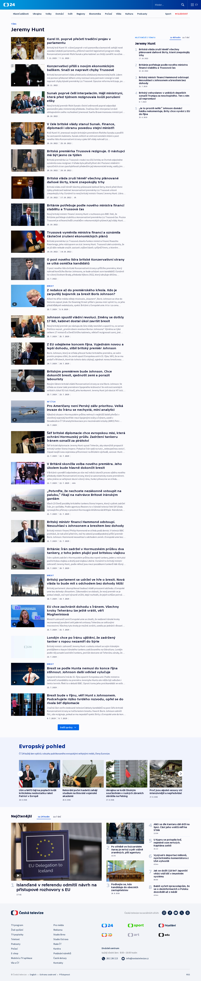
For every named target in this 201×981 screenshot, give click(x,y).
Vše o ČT (15, 962)
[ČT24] (9, 4)
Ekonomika (95, 13)
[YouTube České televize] (175, 912)
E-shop (14, 953)
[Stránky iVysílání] (167, 925)
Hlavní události (21, 13)
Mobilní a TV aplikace (21, 958)
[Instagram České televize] (164, 912)
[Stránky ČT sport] (136, 925)
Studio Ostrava (60, 939)
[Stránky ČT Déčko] (107, 934)
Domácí (60, 13)
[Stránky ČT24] (107, 925)
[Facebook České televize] (170, 912)
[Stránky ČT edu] (164, 934)
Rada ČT (57, 943)
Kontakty (58, 962)
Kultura (129, 13)
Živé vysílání (17, 929)
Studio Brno (59, 934)
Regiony (81, 13)
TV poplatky (17, 934)
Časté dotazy (60, 958)
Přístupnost (64, 974)
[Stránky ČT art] (133, 934)
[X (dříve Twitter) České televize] (181, 912)
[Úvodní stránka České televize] (27, 912)
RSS (188, 974)
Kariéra (57, 948)
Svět (70, 13)
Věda (118, 13)
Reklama (57, 929)
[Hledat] (182, 4)
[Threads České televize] (187, 912)
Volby (49, 13)
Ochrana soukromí (48, 974)
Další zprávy (66, 727)
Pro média (58, 925)
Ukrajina (37, 13)
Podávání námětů (62, 953)
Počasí (108, 13)
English (33, 974)
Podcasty (142, 13)
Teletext (15, 939)
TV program (17, 925)
